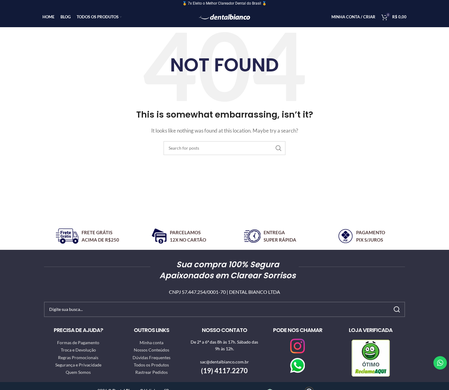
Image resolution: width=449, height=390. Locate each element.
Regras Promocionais (78, 357)
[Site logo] (224, 16)
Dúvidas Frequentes (151, 357)
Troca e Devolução (78, 349)
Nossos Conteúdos (151, 349)
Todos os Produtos (151, 364)
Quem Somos (78, 372)
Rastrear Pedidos (151, 372)
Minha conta (151, 342)
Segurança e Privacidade (78, 364)
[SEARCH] (279, 148)
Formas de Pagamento (78, 342)
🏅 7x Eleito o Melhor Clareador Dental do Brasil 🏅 (224, 3)
